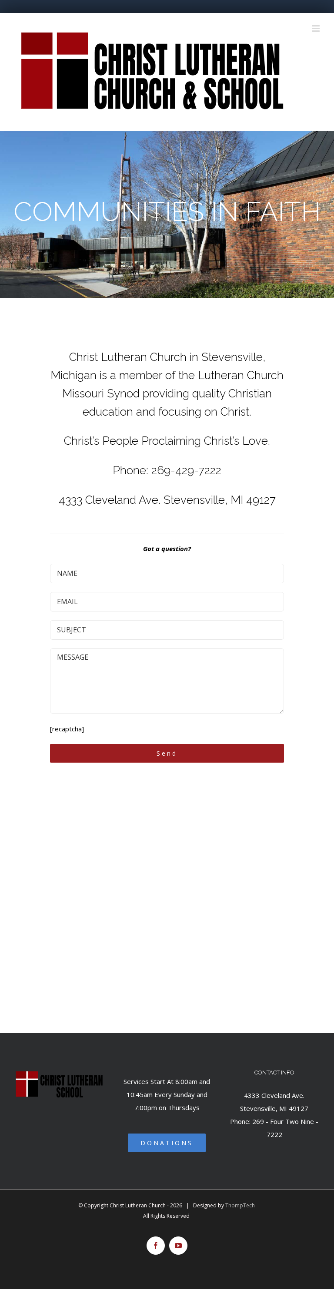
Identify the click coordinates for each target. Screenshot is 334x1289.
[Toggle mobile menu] (316, 28)
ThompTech (240, 1205)
